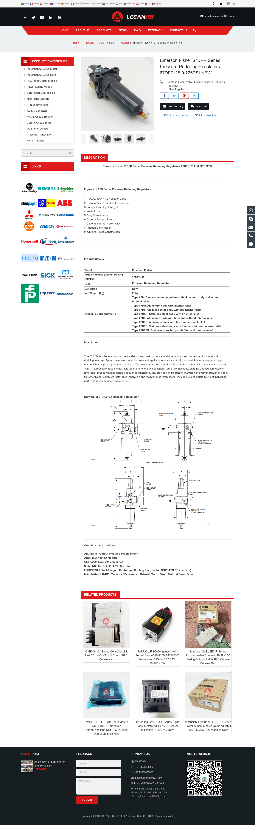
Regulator (124, 42)
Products (89, 42)
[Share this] (164, 96)
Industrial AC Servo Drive (41, 74)
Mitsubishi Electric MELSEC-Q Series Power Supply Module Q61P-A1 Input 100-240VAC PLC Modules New (208, 725)
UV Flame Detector (38, 128)
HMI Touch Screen (38, 98)
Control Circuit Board (39, 122)
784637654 (140, 761)
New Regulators (178, 89)
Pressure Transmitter (39, 134)
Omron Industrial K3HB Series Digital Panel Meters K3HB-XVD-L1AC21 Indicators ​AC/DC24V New (157, 725)
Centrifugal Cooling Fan (41, 92)
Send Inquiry (174, 106)
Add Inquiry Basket (177, 114)
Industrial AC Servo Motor (42, 68)
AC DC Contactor (37, 110)
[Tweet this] (174, 96)
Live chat (200, 106)
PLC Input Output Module (42, 80)
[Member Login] (221, 3)
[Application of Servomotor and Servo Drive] (27, 766)
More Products (106, 42)
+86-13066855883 (143, 767)
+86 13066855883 (143, 772)
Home (76, 42)
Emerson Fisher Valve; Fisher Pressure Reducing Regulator (196, 82)
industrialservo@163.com (219, 16)
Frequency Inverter (38, 104)
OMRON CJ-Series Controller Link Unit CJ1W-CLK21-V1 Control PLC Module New (106, 655)
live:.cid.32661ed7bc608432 (149, 783)
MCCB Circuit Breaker (40, 116)
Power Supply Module (40, 86)
